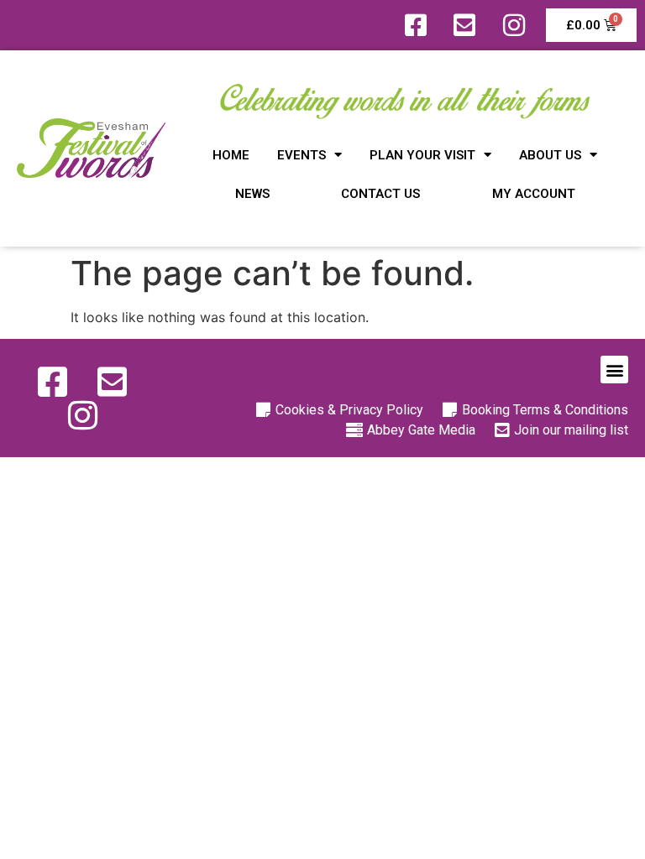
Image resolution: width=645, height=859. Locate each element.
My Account (533, 193)
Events (301, 155)
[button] (614, 369)
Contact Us (380, 193)
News (252, 193)
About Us (550, 155)
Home (230, 155)
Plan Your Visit (422, 155)
